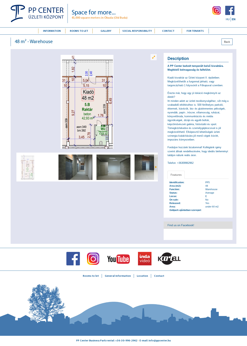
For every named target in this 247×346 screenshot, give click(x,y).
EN (233, 19)
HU (228, 19)
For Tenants (195, 31)
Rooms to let (79, 31)
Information (52, 31)
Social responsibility (137, 31)
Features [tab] (176, 174)
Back (227, 41)
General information (118, 276)
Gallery (106, 31)
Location (142, 276)
